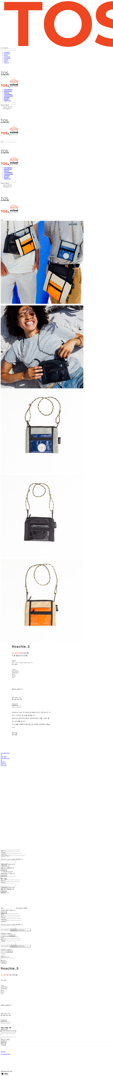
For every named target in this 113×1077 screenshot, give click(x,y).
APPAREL (6, 59)
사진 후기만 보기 (8, 871)
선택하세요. (15, 671)
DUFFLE (6, 55)
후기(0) (3, 762)
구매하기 (3, 962)
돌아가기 (3, 951)
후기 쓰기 (3, 875)
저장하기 (3, 869)
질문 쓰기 (3, 912)
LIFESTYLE (6, 62)
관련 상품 (3, 765)
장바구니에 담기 (5, 1022)
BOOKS (6, 61)
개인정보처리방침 (5, 1054)
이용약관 (3, 1052)
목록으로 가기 (4, 935)
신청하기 (3, 1041)
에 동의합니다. (12, 859)
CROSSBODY (7, 52)
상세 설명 (3, 756)
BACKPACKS (7, 53)
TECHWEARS (7, 56)
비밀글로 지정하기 (6, 933)
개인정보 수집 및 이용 (7, 859)
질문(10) (3, 763)
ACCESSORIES (7, 58)
